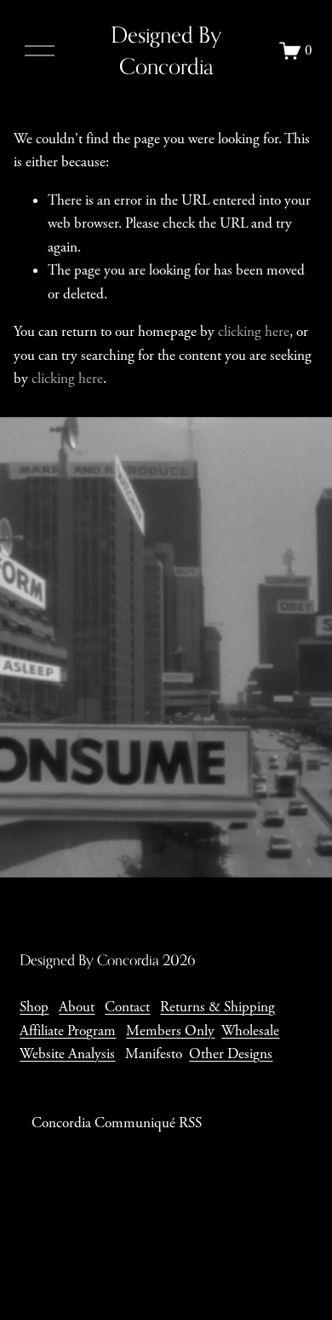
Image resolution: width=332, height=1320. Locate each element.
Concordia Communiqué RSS (116, 1123)
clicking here (253, 331)
